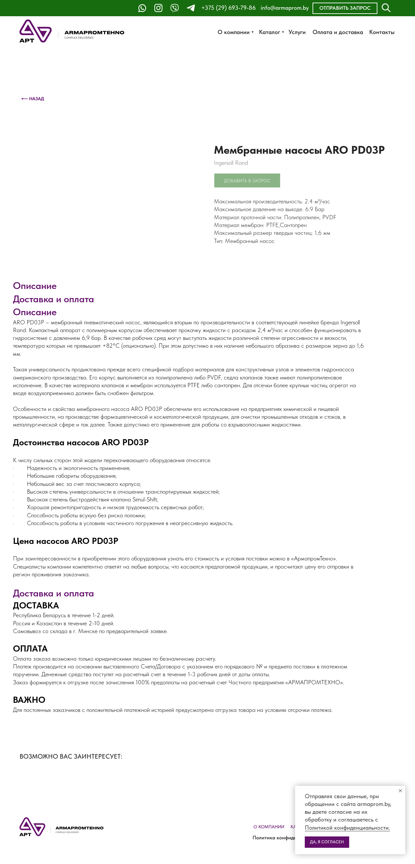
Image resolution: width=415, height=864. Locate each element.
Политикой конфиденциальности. (347, 827)
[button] (345, 8)
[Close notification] (400, 790)
